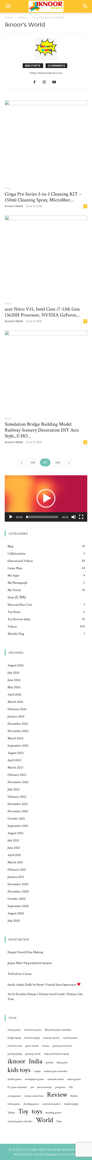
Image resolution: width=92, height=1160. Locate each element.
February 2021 (17, 870)
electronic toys (15, 1046)
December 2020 (18, 884)
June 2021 (14, 848)
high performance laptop (56, 1054)
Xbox (59, 1121)
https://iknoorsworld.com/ (46, 73)
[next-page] (69, 462)
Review (57, 1094)
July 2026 (14, 673)
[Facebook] (36, 82)
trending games (53, 1112)
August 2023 (16, 753)
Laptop (37, 1071)
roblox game (14, 1104)
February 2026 (17, 709)
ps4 (32, 1087)
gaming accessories (62, 1046)
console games (70, 1038)
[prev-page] (21, 462)
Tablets (11, 1112)
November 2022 (18, 782)
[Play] (10, 517)
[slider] (42, 517)
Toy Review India (19, 619)
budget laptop (14, 1038)
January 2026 (16, 716)
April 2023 (14, 760)
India (35, 1061)
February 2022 (17, 797)
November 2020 (18, 891)
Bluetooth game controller (58, 1030)
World (44, 1120)
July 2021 (13, 840)
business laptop (32, 1038)
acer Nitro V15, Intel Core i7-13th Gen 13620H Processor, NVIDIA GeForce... (42, 312)
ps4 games (60, 1087)
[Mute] (73, 517)
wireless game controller (20, 1121)
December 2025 (18, 724)
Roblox (74, 1096)
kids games (62, 1062)
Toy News (14, 612)
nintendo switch (55, 1079)
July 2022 (14, 789)
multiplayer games (34, 1079)
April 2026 (14, 694)
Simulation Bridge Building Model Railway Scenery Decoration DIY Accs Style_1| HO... (42, 430)
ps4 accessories (44, 1087)
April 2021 (14, 855)
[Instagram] (46, 82)
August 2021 (15, 833)
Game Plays (15, 568)
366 (32, 462)
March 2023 (15, 767)
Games (45, 1046)
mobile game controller (55, 1071)
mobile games (15, 1079)
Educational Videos (20, 561)
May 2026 (14, 687)
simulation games (51, 1104)
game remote (32, 1046)
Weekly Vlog (16, 634)
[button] (8, 6)
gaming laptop (15, 1054)
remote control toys (34, 1096)
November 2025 (18, 731)
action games (14, 1030)
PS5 (71, 1087)
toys (37, 1111)
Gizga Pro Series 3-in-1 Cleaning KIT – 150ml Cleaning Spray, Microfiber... (43, 197)
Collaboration (16, 554)
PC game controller (17, 1087)
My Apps (13, 575)
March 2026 (15, 702)
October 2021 (16, 818)
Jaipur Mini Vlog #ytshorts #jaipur (30, 963)
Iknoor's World (14, 206)
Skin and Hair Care (20, 605)
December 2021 (18, 804)
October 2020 (16, 899)
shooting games (31, 1104)
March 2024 (15, 738)
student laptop (71, 1104)
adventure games (33, 1030)
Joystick (49, 1062)
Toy (23, 1111)
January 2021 (16, 877)
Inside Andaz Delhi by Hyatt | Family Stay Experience (42, 985)
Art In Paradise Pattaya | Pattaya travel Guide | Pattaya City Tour (45, 996)
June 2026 (14, 680)
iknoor (16, 1061)
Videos (12, 626)
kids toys (19, 1070)
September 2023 (18, 746)
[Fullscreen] (81, 517)
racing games (14, 1096)
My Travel (14, 590)
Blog (10, 546)
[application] (46, 498)
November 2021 (18, 811)
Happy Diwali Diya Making (25, 952)
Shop (8, 188)
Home (9, 18)
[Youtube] (56, 82)
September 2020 (18, 906)
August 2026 (16, 665)
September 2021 (18, 826)
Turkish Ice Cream (20, 974)
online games (74, 1079)
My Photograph (17, 583)
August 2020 (16, 913)
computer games (51, 1038)
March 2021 (15, 862)
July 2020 (14, 921)
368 (57, 462)
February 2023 (17, 775)
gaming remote (33, 1054)
